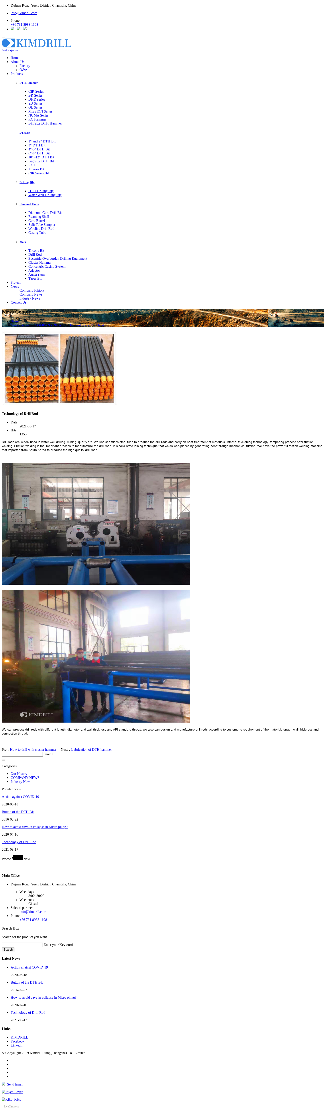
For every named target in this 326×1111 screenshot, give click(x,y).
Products (17, 74)
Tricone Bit (36, 250)
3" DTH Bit (36, 145)
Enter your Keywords (59, 945)
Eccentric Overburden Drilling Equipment (57, 258)
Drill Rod (35, 254)
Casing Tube (37, 232)
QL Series (35, 107)
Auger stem (36, 274)
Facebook (17, 1041)
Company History (32, 290)
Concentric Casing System (46, 266)
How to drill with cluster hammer (33, 749)
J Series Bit (36, 169)
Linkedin (17, 1045)
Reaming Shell (38, 216)
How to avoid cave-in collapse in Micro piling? (35, 827)
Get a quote (10, 50)
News (15, 286)
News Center (20, 325)
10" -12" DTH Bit (41, 157)
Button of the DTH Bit (18, 812)
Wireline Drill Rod (41, 228)
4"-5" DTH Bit (39, 149)
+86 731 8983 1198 (24, 24)
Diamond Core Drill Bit (45, 212)
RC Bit (33, 165)
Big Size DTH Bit (41, 161)
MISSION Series (40, 111)
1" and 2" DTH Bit (41, 141)
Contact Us (18, 302)
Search (8, 949)
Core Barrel (36, 220)
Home (15, 58)
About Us (17, 62)
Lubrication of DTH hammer (91, 749)
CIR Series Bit (38, 173)
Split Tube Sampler (41, 224)
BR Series (35, 95)
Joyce (18, 1092)
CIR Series (36, 91)
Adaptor (34, 270)
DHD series (36, 99)
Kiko (16, 1099)
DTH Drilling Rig (41, 191)
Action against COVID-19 (20, 797)
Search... (50, 754)
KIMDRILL (19, 1037)
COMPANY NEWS (49, 325)
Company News (31, 294)
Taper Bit (34, 278)
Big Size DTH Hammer (45, 123)
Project (15, 282)
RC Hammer (37, 119)
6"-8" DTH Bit (39, 153)
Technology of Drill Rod (86, 325)
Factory (25, 66)
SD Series (35, 103)
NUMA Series (38, 115)
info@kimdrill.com (24, 13)
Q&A (23, 70)
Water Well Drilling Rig (45, 195)
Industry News (30, 298)
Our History (19, 774)
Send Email (14, 1084)
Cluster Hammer (39, 262)
